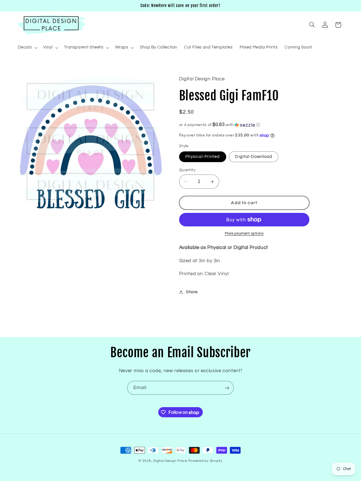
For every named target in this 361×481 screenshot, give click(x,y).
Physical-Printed (202, 157)
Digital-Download (253, 157)
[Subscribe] (227, 388)
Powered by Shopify (205, 460)
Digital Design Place (170, 460)
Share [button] (192, 292)
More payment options (244, 233)
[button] (27, 47)
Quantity (187, 170)
